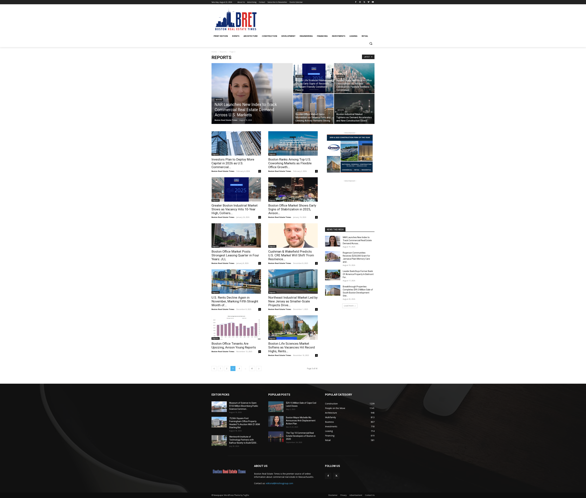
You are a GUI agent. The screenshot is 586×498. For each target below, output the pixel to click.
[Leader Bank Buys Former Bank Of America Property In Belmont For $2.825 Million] (332, 275)
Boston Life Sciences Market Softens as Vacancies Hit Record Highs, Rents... (291, 347)
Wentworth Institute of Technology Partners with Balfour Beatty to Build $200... (243, 440)
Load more (349, 305)
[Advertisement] (350, 201)
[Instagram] (360, 2)
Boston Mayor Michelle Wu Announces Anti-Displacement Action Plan (300, 420)
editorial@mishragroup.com (279, 483)
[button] (370, 43)
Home (214, 51)
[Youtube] (372, 2)
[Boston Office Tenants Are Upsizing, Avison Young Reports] (236, 327)
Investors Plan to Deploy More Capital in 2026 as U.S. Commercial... (233, 163)
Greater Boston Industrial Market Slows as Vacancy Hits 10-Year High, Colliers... (235, 209)
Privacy (343, 495)
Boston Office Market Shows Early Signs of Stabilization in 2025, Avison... (292, 209)
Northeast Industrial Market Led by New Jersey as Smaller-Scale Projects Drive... (293, 301)
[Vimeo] (368, 2)
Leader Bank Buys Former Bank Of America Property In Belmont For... (358, 274)
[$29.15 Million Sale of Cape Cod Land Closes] (276, 406)
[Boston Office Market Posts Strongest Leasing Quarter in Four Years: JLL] (236, 235)
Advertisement (355, 495)
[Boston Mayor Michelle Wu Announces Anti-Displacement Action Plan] (276, 421)
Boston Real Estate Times (226, 120)
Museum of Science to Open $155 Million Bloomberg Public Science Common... (243, 406)
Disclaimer (333, 495)
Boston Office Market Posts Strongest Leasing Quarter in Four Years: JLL (235, 255)
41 (252, 368)
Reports (223, 51)
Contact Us (369, 495)
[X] (364, 2)
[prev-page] (214, 368)
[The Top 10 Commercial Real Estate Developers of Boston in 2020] (276, 436)
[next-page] (258, 368)
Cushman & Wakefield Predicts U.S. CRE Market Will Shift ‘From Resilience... (291, 255)
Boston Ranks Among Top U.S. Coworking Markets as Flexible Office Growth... (290, 163)
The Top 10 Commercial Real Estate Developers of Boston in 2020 (301, 436)
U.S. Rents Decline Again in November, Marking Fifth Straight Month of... (235, 301)
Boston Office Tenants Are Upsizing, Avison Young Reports (234, 345)
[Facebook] (356, 2)
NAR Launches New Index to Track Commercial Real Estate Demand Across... (357, 240)
